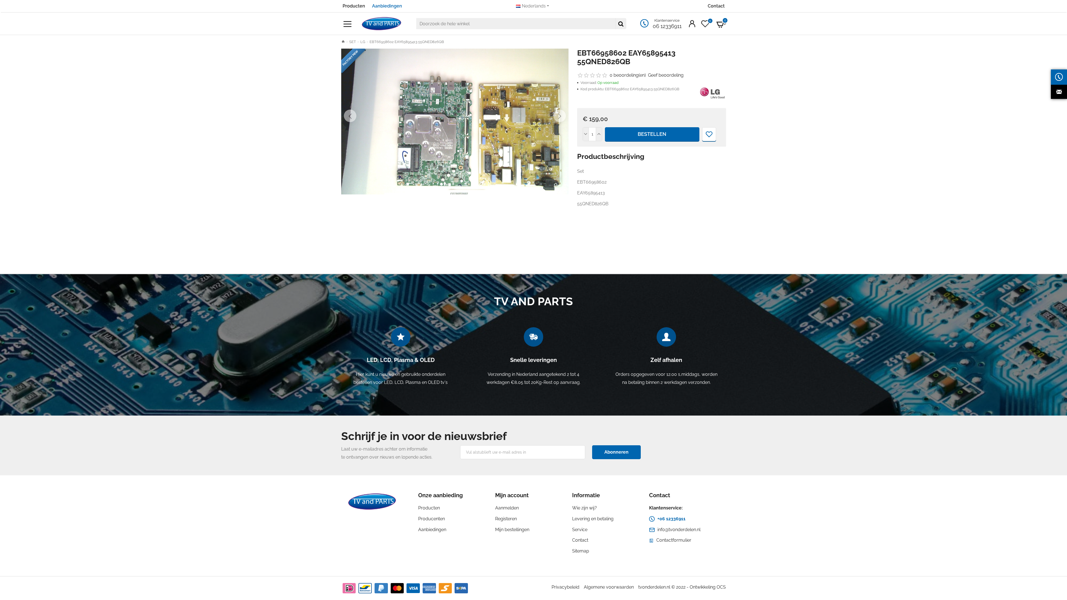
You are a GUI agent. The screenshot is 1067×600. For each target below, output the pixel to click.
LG (362, 42)
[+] (599, 134)
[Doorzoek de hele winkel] (620, 23)
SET (352, 42)
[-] (586, 134)
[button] (350, 116)
